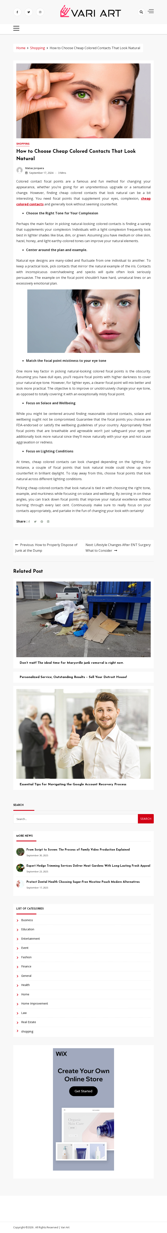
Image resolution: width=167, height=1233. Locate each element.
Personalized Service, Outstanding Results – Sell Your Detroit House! (73, 677)
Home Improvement (34, 1003)
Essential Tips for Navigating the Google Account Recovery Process (73, 784)
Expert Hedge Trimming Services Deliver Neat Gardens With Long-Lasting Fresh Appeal (88, 865)
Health (25, 985)
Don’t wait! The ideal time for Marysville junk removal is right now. (72, 663)
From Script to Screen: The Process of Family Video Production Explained (78, 849)
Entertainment (30, 939)
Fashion (26, 957)
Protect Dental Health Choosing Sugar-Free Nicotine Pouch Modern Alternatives (83, 882)
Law (24, 1013)
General (26, 976)
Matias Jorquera (34, 168)
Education (27, 929)
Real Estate (28, 1022)
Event (25, 948)
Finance (26, 966)
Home (25, 994)
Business (27, 920)
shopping (23, 143)
